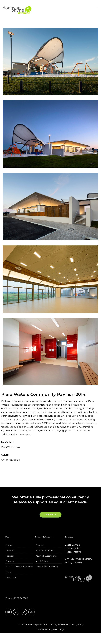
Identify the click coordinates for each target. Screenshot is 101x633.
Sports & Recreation (45, 550)
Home (9, 545)
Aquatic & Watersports (46, 556)
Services (10, 561)
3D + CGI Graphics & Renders (19, 567)
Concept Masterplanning (47, 567)
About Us (10, 550)
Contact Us (11, 577)
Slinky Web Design (56, 629)
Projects (10, 556)
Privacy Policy (77, 624)
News (8, 572)
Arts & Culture (42, 561)
